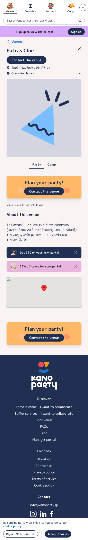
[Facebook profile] (51, 514)
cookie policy (12, 526)
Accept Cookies (58, 534)
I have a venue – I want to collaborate (44, 407)
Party (36, 164)
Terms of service (44, 479)
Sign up (76, 32)
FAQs (44, 426)
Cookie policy (44, 485)
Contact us (44, 465)
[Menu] (82, 7)
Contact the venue (44, 191)
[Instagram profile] (33, 514)
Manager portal (44, 439)
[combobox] (44, 20)
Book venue (44, 420)
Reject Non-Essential (20, 534)
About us (44, 459)
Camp (51, 164)
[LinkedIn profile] (43, 514)
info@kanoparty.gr (44, 505)
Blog (44, 433)
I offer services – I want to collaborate (44, 413)
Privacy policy (44, 472)
